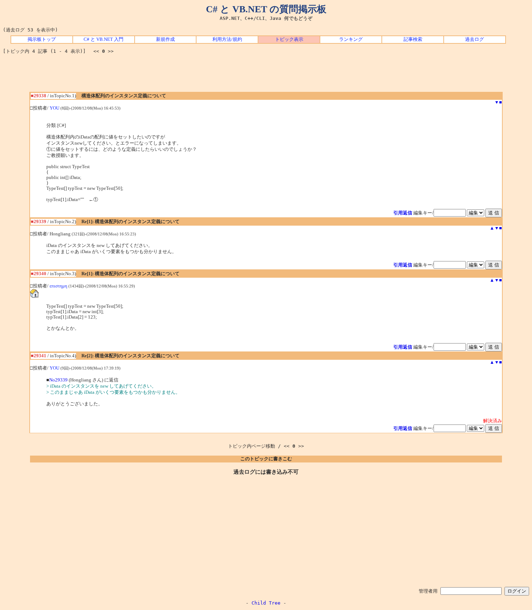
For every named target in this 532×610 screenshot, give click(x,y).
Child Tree (266, 603)
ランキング (351, 39)
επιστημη (58, 286)
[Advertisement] (266, 75)
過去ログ (474, 39)
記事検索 (413, 39)
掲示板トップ (42, 39)
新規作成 (165, 39)
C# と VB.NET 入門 (103, 39)
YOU (54, 108)
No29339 (58, 380)
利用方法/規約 (227, 39)
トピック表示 (289, 39)
